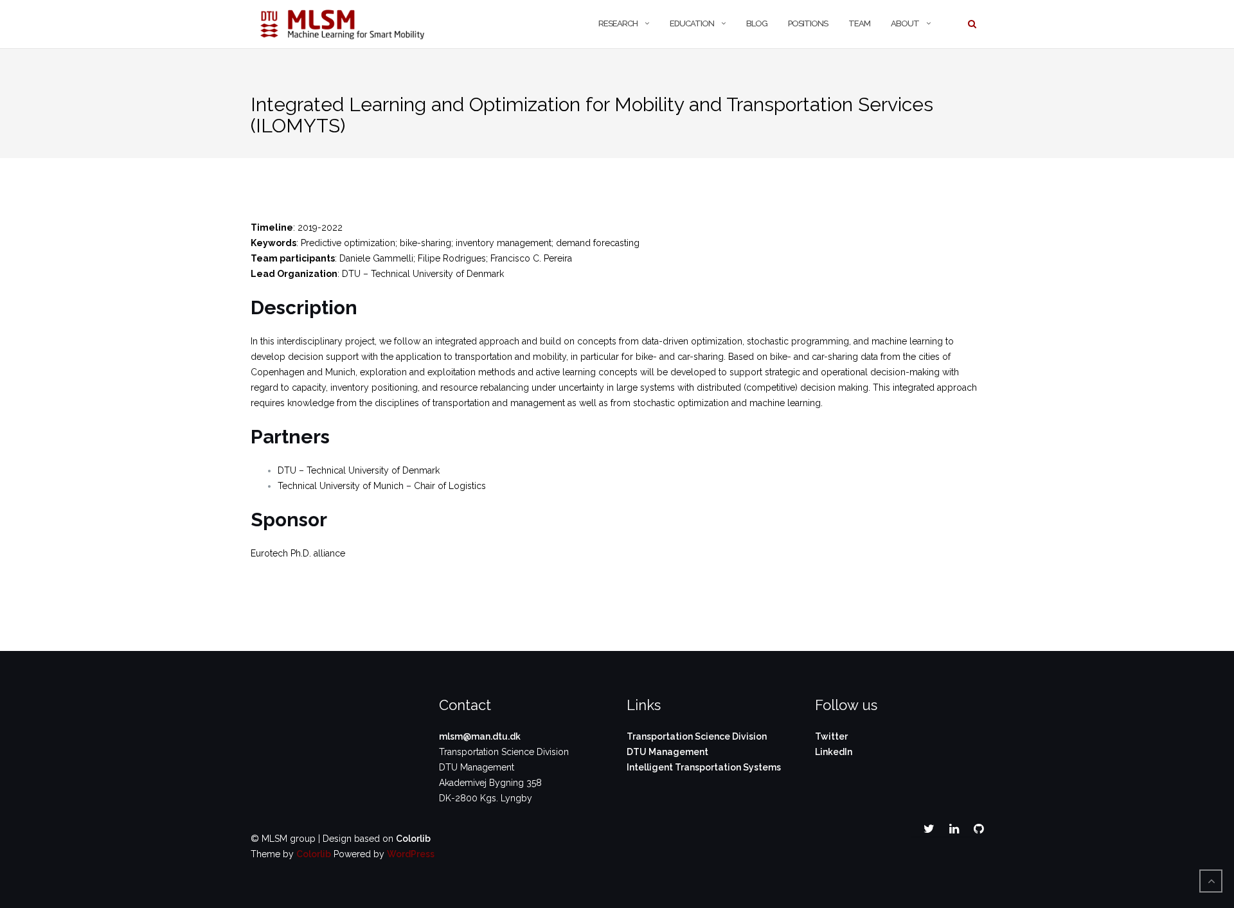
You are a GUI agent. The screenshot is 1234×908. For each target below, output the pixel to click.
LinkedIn (833, 752)
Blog (756, 23)
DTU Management (667, 752)
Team (859, 23)
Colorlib (413, 838)
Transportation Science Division (697, 736)
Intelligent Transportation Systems (704, 767)
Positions (808, 23)
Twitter (831, 736)
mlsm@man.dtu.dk (480, 736)
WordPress (410, 854)
